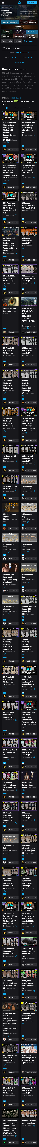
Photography (7, 41)
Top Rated (25, 101)
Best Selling (16, 98)
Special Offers (10, 101)
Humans (18, 41)
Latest (4, 104)
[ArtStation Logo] (19, 2)
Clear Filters (19, 62)
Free (32, 101)
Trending (5, 98)
